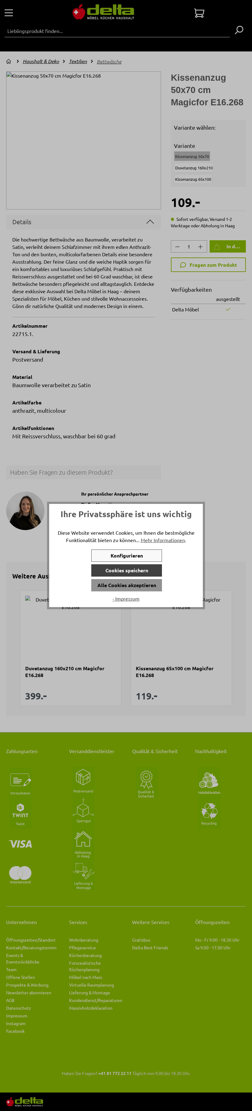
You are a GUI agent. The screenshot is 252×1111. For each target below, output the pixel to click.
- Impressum (126, 598)
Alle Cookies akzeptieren (126, 585)
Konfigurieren (127, 555)
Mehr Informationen (163, 540)
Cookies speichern (126, 570)
